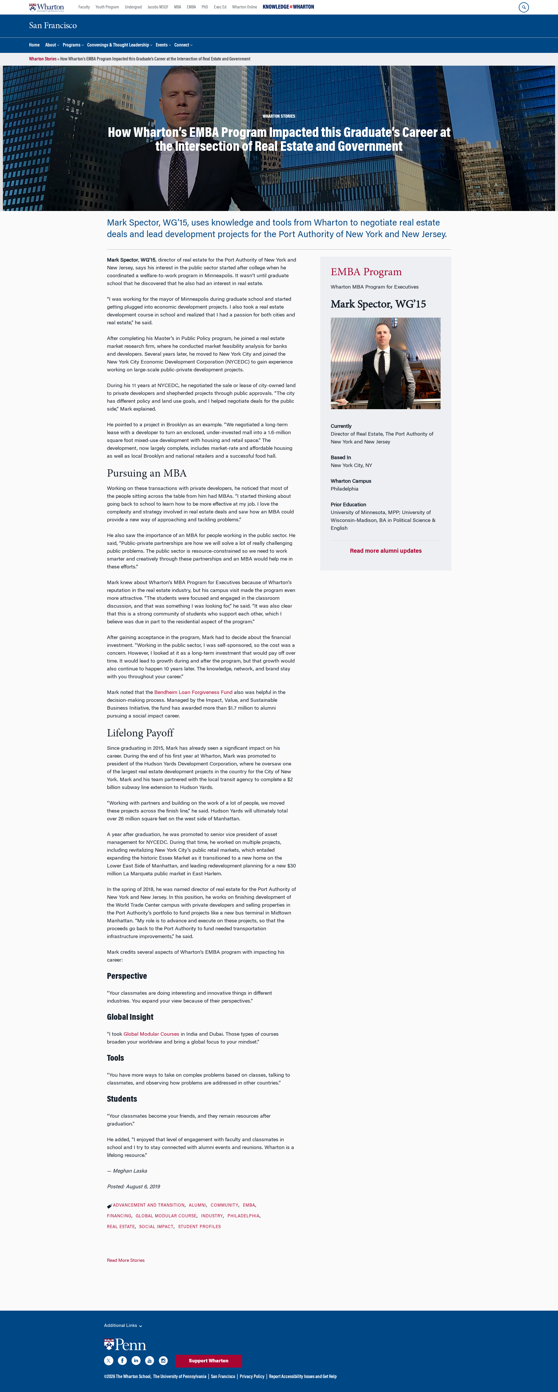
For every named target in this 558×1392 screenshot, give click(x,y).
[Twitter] (108, 1362)
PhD (205, 7)
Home (34, 45)
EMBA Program (366, 272)
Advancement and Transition (149, 1206)
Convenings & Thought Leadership (118, 45)
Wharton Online (244, 7)
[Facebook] (122, 1362)
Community (224, 1206)
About (50, 45)
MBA (177, 7)
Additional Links (121, 1325)
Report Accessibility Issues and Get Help (303, 1377)
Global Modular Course (166, 1216)
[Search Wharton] (524, 7)
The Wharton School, (133, 1377)
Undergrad (133, 7)
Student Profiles (199, 1227)
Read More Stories (126, 1260)
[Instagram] (163, 1362)
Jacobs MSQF (158, 7)
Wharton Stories (42, 59)
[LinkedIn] (136, 1362)
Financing (119, 1216)
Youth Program (107, 7)
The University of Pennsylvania (179, 1377)
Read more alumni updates (386, 551)
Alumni (197, 1206)
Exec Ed (220, 7)
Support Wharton (208, 1361)
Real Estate (121, 1227)
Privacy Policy (252, 1377)
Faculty (84, 7)
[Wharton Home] (46, 7)
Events (162, 45)
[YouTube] (149, 1362)
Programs (72, 45)
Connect (181, 45)
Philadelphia (244, 1216)
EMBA (191, 7)
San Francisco (223, 1377)
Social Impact (156, 1227)
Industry (212, 1216)
